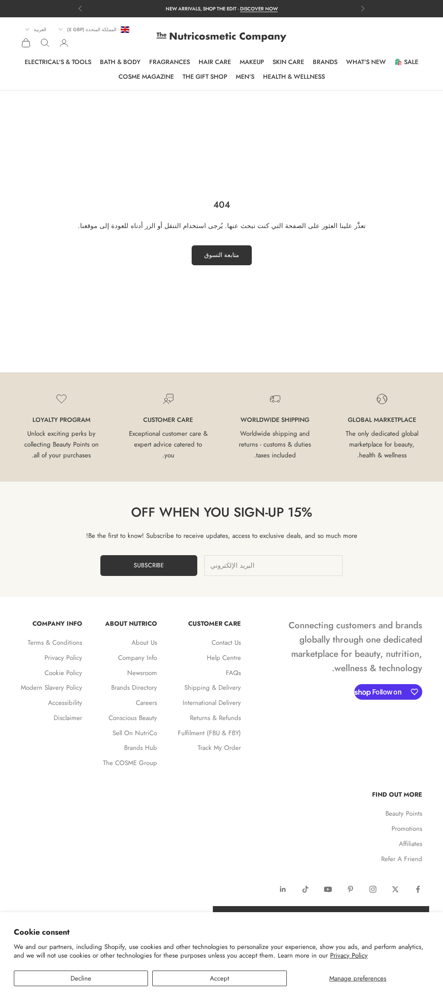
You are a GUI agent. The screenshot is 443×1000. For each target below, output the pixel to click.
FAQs (233, 673)
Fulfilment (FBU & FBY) (209, 733)
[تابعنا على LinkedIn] (283, 889)
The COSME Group (130, 763)
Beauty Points (403, 813)
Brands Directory (134, 687)
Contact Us (226, 642)
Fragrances (169, 62)
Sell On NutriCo (134, 733)
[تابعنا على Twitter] (395, 889)
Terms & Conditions (55, 642)
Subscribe (149, 565)
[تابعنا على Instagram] (373, 889)
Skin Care (288, 62)
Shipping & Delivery (212, 687)
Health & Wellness (294, 76)
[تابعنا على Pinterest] (350, 889)
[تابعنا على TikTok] (305, 889)
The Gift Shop (205, 76)
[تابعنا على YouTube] (328, 889)
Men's (245, 76)
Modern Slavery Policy (51, 687)
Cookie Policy (63, 673)
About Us (144, 642)
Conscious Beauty (133, 718)
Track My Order (219, 747)
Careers (146, 702)
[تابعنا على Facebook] (418, 889)
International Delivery (212, 702)
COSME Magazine (146, 76)
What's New (366, 62)
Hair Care (215, 62)
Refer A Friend (401, 859)
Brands (325, 62)
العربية (40, 29)
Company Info (137, 657)
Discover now (259, 8)
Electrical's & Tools (58, 62)
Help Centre (224, 657)
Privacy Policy (349, 955)
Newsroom (142, 673)
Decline (81, 978)
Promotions (407, 828)
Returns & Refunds (215, 718)
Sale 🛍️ (406, 62)
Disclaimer (68, 718)
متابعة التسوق (221, 255)
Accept (219, 978)
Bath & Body (120, 62)
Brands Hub (140, 747)
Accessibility (65, 702)
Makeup (252, 62)
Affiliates (410, 844)
